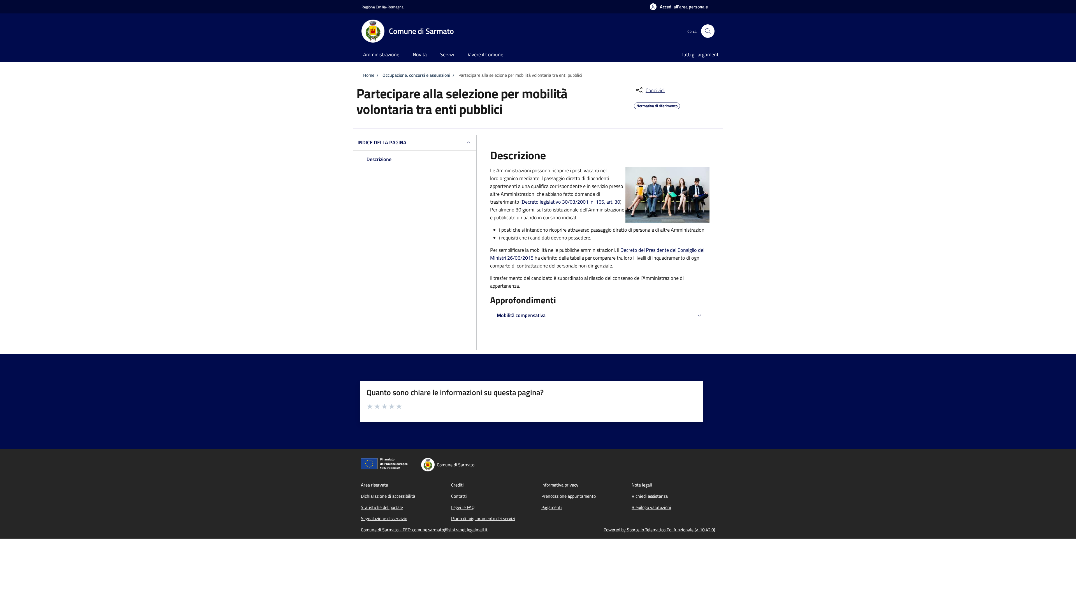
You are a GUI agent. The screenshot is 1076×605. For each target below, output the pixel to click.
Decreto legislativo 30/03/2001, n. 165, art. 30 (571, 202)
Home (368, 75)
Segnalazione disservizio (384, 518)
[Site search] (708, 31)
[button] (679, 6)
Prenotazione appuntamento (568, 496)
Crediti (457, 484)
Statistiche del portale (382, 507)
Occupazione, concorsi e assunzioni (416, 75)
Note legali (642, 484)
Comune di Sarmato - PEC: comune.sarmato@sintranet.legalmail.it (424, 529)
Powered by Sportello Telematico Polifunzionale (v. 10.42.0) (659, 529)
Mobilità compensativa (521, 315)
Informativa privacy (559, 484)
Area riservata (374, 484)
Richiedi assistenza (650, 496)
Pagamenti (551, 507)
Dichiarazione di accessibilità (388, 496)
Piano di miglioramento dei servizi (483, 518)
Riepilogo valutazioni (651, 507)
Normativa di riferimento (657, 105)
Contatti (459, 496)
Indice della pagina (382, 142)
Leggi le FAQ (463, 507)
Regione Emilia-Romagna (382, 7)
